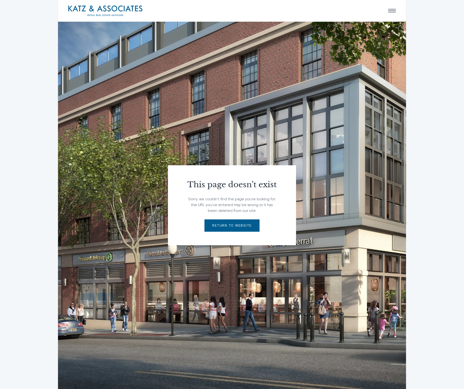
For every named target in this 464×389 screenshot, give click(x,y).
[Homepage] (105, 10)
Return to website (232, 225)
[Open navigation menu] (392, 10)
